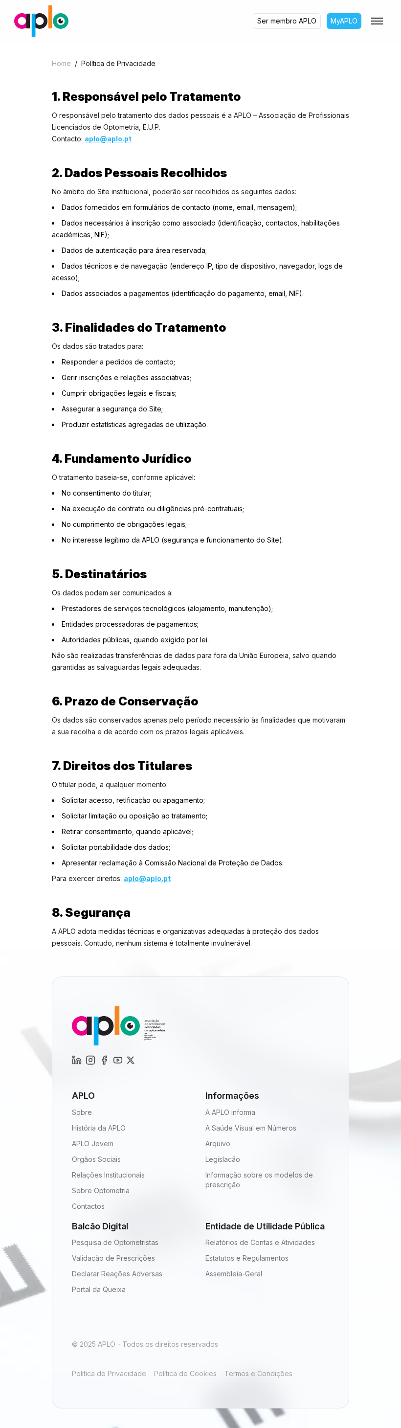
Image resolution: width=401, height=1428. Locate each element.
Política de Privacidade (109, 1373)
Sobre (82, 1112)
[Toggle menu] (377, 21)
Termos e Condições (258, 1373)
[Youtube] (118, 1060)
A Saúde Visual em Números (250, 1128)
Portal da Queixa (99, 1289)
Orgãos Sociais (96, 1159)
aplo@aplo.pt (108, 139)
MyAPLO (344, 21)
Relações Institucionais (108, 1175)
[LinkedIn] (90, 1060)
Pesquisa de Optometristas (115, 1242)
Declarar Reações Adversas (117, 1273)
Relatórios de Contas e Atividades (260, 1242)
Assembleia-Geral (233, 1273)
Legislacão (222, 1159)
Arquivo (217, 1143)
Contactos (88, 1206)
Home (61, 63)
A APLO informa (230, 1112)
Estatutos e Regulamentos (247, 1258)
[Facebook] (104, 1060)
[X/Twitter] (130, 1060)
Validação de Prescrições (113, 1258)
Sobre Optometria (101, 1190)
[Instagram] (77, 1060)
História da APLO (99, 1128)
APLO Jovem (92, 1143)
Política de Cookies (185, 1373)
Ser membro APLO (286, 21)
